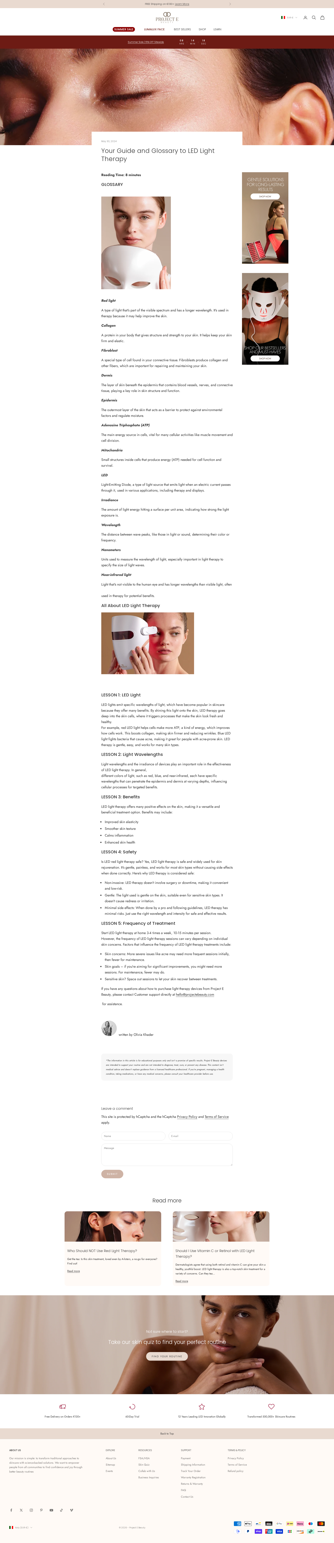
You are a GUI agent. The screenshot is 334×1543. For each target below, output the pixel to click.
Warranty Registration (193, 1477)
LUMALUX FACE (154, 29)
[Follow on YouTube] (51, 1510)
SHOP (202, 29)
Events (109, 1471)
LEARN (217, 29)
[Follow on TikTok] (61, 1510)
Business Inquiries (148, 1477)
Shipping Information (193, 1465)
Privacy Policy (187, 1116)
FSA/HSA (144, 1458)
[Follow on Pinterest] (41, 1510)
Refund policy (235, 1471)
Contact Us (187, 1497)
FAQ (183, 1490)
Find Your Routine (167, 1356)
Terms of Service (217, 1116)
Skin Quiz (143, 1465)
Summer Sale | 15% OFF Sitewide (146, 42)
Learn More (182, 4)
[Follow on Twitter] (21, 1510)
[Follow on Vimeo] (71, 1510)
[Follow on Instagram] (31, 1510)
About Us (111, 1458)
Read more (73, 1271)
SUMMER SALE (123, 29)
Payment (185, 1458)
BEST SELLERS (182, 29)
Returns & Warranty (192, 1484)
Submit (112, 1174)
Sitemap (110, 1465)
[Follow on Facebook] (11, 1510)
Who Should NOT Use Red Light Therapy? (102, 1250)
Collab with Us (146, 1471)
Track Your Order (191, 1471)
